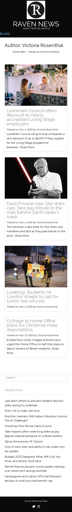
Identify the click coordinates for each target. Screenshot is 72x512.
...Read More (26, 147)
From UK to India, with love (22, 411)
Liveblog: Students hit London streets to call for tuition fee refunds (32, 297)
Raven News (36, 24)
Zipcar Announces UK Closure (24, 441)
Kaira (44, 501)
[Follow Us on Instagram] (38, 506)
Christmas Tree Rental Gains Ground (28, 426)
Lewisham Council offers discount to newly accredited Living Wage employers (32, 117)
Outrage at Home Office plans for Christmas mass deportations (32, 325)
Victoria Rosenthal (47, 129)
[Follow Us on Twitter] (33, 506)
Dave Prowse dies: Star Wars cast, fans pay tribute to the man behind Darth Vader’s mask (36, 210)
